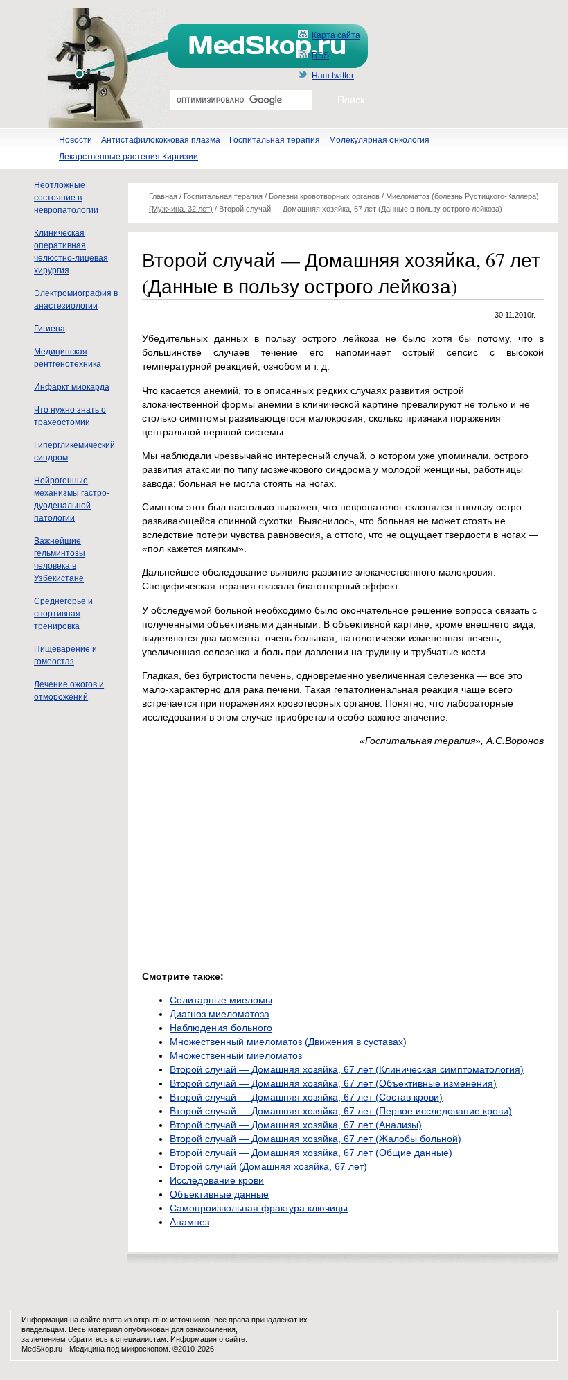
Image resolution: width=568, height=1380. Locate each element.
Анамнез (189, 1221)
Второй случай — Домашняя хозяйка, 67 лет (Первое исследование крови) (341, 1110)
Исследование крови (217, 1180)
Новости (75, 140)
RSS (320, 55)
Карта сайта (336, 35)
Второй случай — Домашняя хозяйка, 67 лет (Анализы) (296, 1124)
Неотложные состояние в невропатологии (66, 197)
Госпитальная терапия (274, 140)
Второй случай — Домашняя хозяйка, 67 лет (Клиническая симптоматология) (347, 1069)
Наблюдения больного (221, 1027)
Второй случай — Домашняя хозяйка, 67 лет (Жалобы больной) (315, 1138)
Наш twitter (333, 75)
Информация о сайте (207, 1339)
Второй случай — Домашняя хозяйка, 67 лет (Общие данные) (311, 1152)
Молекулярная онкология (379, 140)
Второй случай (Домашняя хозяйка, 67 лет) (268, 1166)
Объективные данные (219, 1194)
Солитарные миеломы (221, 1000)
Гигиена (49, 329)
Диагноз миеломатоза (219, 1013)
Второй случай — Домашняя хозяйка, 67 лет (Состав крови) (306, 1097)
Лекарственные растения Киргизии (128, 157)
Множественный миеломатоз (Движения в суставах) (288, 1041)
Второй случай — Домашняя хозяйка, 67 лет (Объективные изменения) (333, 1083)
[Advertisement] (258, 855)
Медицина (87, 1349)
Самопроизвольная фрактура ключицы (259, 1208)
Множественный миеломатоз (236, 1055)
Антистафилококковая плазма (160, 140)
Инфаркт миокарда (71, 387)
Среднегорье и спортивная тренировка (63, 613)
